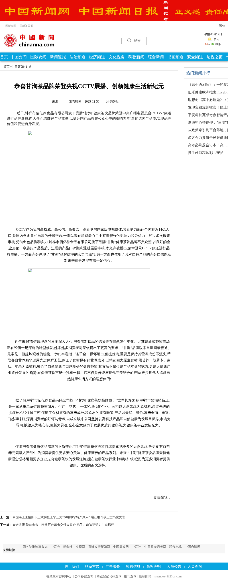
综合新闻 (156, 57)
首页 (4, 57)
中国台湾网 (192, 547)
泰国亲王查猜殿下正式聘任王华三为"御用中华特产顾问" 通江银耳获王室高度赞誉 (68, 517)
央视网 (80, 547)
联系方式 (92, 566)
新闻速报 (58, 57)
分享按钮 (112, 101)
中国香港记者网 (155, 547)
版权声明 (154, 566)
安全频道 (195, 57)
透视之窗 (215, 57)
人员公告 (174, 566)
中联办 (55, 547)
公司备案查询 (84, 576)
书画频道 (175, 57)
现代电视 (175, 547)
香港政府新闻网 (99, 547)
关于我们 (72, 566)
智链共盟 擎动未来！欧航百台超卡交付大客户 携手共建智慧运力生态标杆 (63, 524)
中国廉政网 (121, 547)
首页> (7, 67)
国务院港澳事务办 (35, 547)
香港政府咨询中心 (58, 576)
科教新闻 (136, 57)
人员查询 (194, 566)
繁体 (222, 25)
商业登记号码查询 (109, 576)
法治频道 (77, 57)
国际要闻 (38, 57)
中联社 (136, 547)
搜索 (137, 40)
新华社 (68, 547)
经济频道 (97, 57)
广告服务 (113, 566)
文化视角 (117, 57)
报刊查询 (130, 576)
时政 (29, 67)
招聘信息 (133, 566)
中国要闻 (19, 57)
